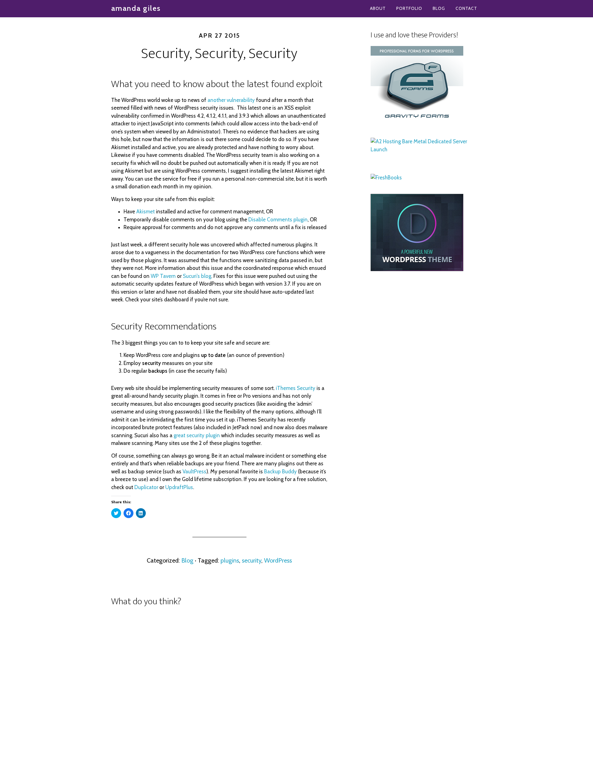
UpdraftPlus (179, 487)
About (378, 8)
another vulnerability (231, 100)
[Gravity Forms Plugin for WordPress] (417, 121)
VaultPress (194, 471)
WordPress (278, 560)
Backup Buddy (280, 471)
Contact (466, 8)
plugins (230, 560)
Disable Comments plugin (278, 219)
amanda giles (136, 8)
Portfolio (409, 8)
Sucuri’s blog (197, 276)
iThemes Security (295, 388)
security (251, 560)
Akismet (145, 211)
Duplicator (146, 487)
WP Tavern (163, 276)
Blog (439, 8)
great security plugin (197, 435)
